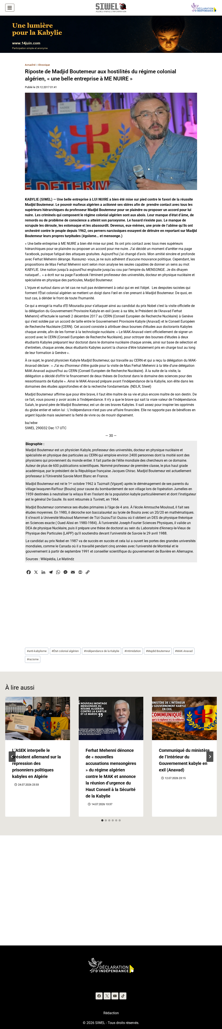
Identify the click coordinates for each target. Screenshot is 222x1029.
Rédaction (111, 1013)
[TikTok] (122, 995)
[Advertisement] (111, 610)
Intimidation (132, 651)
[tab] (102, 820)
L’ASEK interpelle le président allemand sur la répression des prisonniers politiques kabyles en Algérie (36, 763)
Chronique (44, 65)
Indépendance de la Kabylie (101, 651)
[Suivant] (209, 756)
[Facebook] (99, 995)
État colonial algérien (65, 651)
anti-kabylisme (37, 651)
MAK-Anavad (184, 651)
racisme (33, 659)
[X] (107, 995)
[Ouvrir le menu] (9, 8)
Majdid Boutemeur (158, 651)
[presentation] (37, 718)
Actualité (30, 65)
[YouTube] (114, 995)
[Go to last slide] (12, 756)
